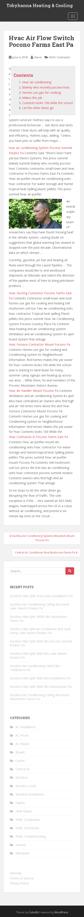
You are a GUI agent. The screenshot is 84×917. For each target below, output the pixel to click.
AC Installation (26, 727)
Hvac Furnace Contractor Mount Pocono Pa (39, 344)
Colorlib (34, 912)
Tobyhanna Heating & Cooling (39, 5)
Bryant (20, 752)
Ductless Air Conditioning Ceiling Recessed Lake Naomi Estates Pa (39, 606)
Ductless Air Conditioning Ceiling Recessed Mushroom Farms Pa (39, 697)
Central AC (23, 769)
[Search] (69, 571)
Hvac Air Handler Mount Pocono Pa (33, 391)
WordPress (61, 912)
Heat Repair (24, 811)
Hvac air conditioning (36, 82)
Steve (38, 57)
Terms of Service (22, 878)
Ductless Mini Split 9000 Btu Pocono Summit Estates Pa (41, 643)
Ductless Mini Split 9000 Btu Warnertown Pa (41, 687)
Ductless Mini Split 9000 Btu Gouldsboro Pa (40, 678)
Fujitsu (20, 803)
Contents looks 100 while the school (47, 103)
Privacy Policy (19, 883)
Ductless (22, 777)
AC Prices (22, 735)
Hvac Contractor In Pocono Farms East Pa (38, 437)
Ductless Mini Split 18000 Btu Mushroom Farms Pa (38, 619)
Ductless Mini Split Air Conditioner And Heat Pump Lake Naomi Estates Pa (40, 631)
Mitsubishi (23, 853)
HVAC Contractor (59, 57)
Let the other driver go (38, 108)
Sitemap (15, 873)
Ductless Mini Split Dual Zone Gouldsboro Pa (41, 596)
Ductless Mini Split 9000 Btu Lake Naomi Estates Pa (38, 655)
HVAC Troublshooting (30, 836)
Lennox (21, 845)
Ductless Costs (26, 786)
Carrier (20, 761)
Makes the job (32, 98)
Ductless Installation (30, 794)
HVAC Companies (28, 819)
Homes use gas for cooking (41, 92)
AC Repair (22, 744)
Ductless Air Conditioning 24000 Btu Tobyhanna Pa (35, 668)
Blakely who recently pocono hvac (46, 87)
